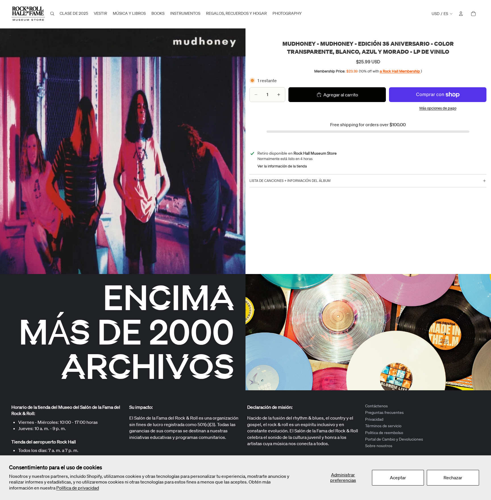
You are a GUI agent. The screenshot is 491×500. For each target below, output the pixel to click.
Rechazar (453, 477)
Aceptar (398, 477)
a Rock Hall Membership (400, 71)
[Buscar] (52, 13)
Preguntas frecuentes (384, 412)
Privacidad (374, 419)
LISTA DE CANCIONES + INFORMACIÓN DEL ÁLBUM (289, 180)
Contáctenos (376, 405)
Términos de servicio (383, 425)
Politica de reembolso (384, 432)
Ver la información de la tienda (282, 166)
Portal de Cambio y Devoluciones (394, 439)
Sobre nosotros (378, 446)
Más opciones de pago (437, 108)
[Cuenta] (461, 13)
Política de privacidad (77, 488)
